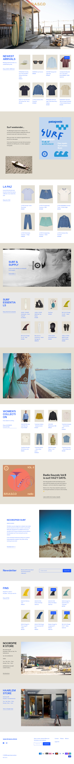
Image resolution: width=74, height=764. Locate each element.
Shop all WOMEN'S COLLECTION (7, 426)
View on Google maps (8, 708)
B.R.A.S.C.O (5, 757)
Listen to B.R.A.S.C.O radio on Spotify (51, 497)
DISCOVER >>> (12, 273)
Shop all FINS (6, 598)
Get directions (6, 673)
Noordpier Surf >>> (11, 546)
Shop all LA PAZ (6, 200)
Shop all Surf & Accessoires (9, 311)
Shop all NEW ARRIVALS (9, 69)
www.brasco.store (11, 755)
